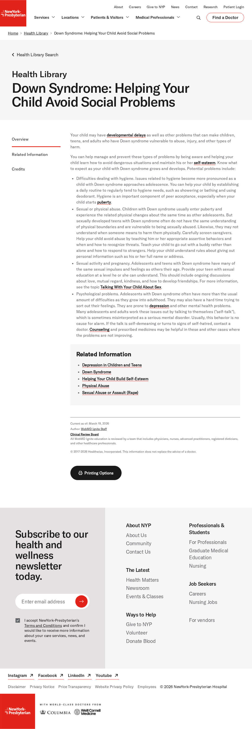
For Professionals (208, 542)
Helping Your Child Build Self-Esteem (115, 378)
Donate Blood (141, 641)
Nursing (197, 565)
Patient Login (233, 7)
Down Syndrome (96, 371)
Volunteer (136, 632)
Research (211, 7)
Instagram (21, 676)
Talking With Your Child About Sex (130, 286)
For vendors (202, 620)
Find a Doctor (225, 18)
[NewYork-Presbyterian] (126, 711)
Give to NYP (156, 7)
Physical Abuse (95, 385)
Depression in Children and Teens (112, 364)
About (118, 7)
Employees (147, 686)
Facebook (51, 676)
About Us (136, 535)
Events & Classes (144, 596)
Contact (191, 7)
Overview (20, 139)
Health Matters (142, 580)
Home (13, 33)
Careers (135, 7)
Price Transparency (74, 686)
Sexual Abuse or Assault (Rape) (110, 392)
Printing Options (98, 472)
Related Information (30, 154)
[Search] (198, 17)
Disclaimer (17, 686)
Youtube (107, 676)
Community (138, 543)
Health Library (36, 33)
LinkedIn (80, 676)
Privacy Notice (42, 686)
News (175, 7)
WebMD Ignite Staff (94, 429)
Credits (18, 169)
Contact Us (138, 551)
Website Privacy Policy (114, 686)
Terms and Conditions (43, 625)
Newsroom (137, 588)
